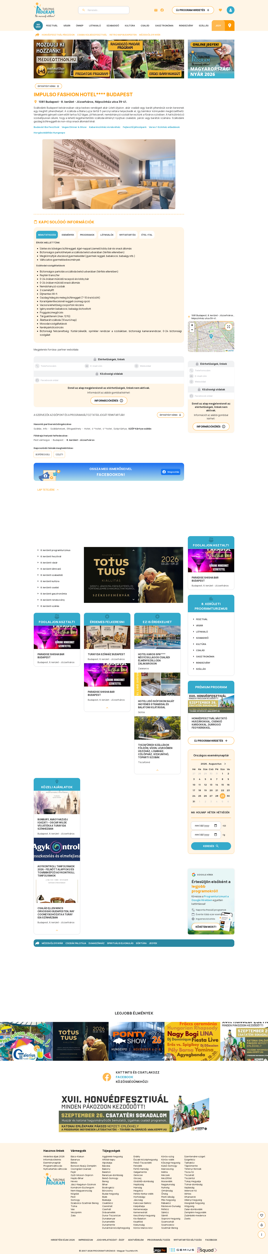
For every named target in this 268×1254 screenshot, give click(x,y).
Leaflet (231, 350)
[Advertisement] (109, 520)
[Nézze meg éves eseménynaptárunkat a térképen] (229, 25)
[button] (211, 336)
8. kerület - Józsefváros (77, 102)
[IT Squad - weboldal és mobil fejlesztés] (207, 1250)
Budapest (52, 102)
